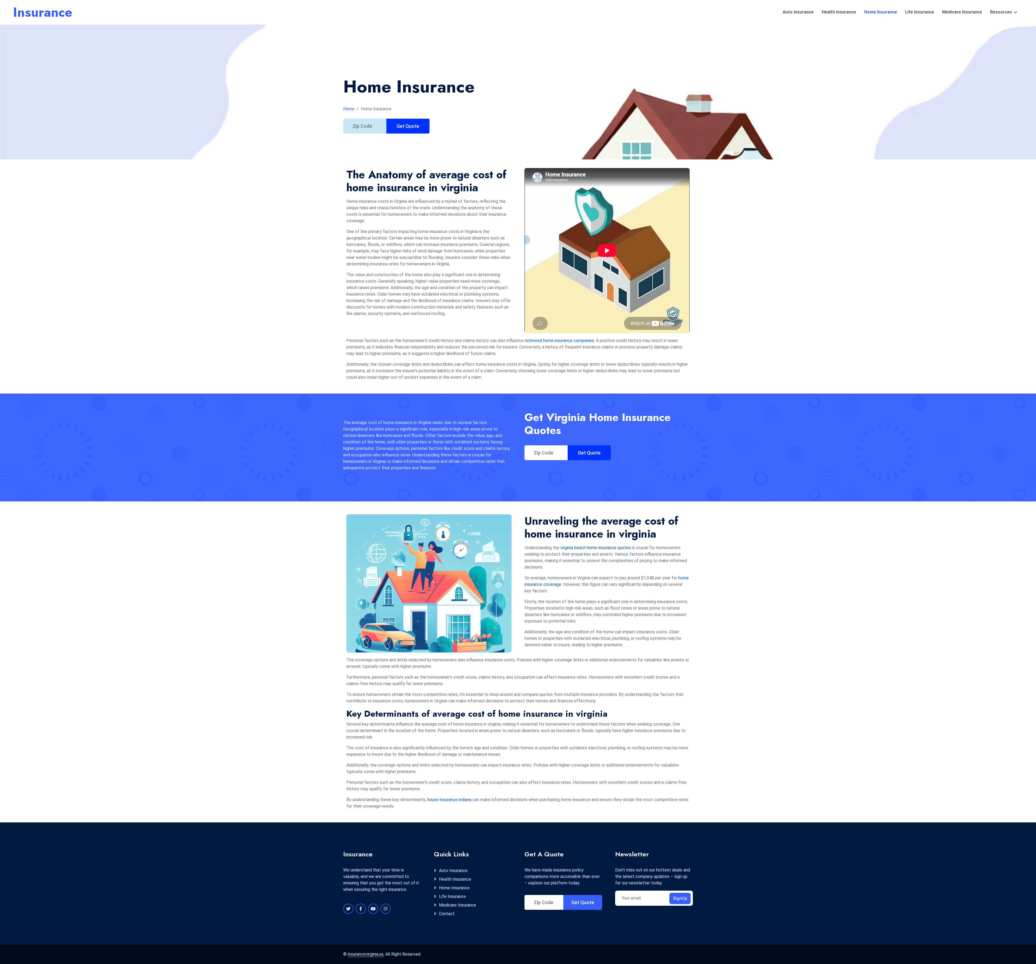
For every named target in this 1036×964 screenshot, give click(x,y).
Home (349, 108)
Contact (447, 913)
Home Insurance (880, 12)
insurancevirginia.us (365, 954)
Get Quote (408, 126)
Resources (1001, 12)
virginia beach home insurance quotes (595, 547)
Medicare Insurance (962, 12)
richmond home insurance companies (559, 340)
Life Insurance (919, 12)
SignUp (680, 898)
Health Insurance (839, 12)
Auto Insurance (798, 12)
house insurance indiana (449, 799)
